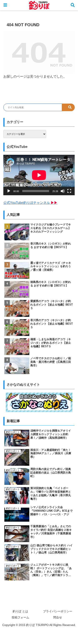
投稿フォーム (20, 617)
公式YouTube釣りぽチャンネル (30, 202)
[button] (68, 107)
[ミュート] (63, 191)
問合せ (57, 617)
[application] (39, 175)
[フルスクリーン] (69, 191)
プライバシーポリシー (57, 611)
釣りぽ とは (20, 611)
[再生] (9, 191)
